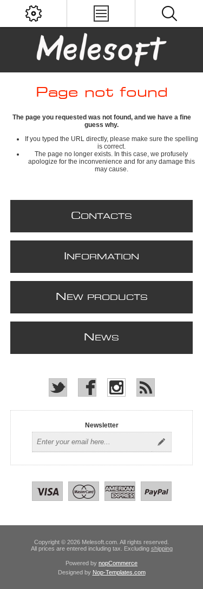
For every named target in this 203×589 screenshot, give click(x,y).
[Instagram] (116, 387)
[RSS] (145, 387)
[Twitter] (58, 387)
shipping (162, 548)
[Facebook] (87, 387)
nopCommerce (118, 563)
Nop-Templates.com (119, 572)
